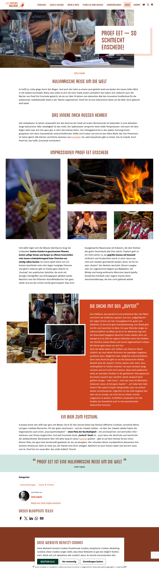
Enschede (76, 137)
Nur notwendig (69, 561)
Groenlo (83, 439)
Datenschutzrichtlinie (69, 566)
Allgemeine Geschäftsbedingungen (98, 566)
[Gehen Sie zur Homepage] (15, 5)
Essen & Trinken (46, 485)
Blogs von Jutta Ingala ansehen (46, 503)
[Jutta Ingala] (24, 496)
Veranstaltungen (28, 485)
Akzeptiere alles (48, 561)
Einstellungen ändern (93, 561)
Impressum (121, 566)
